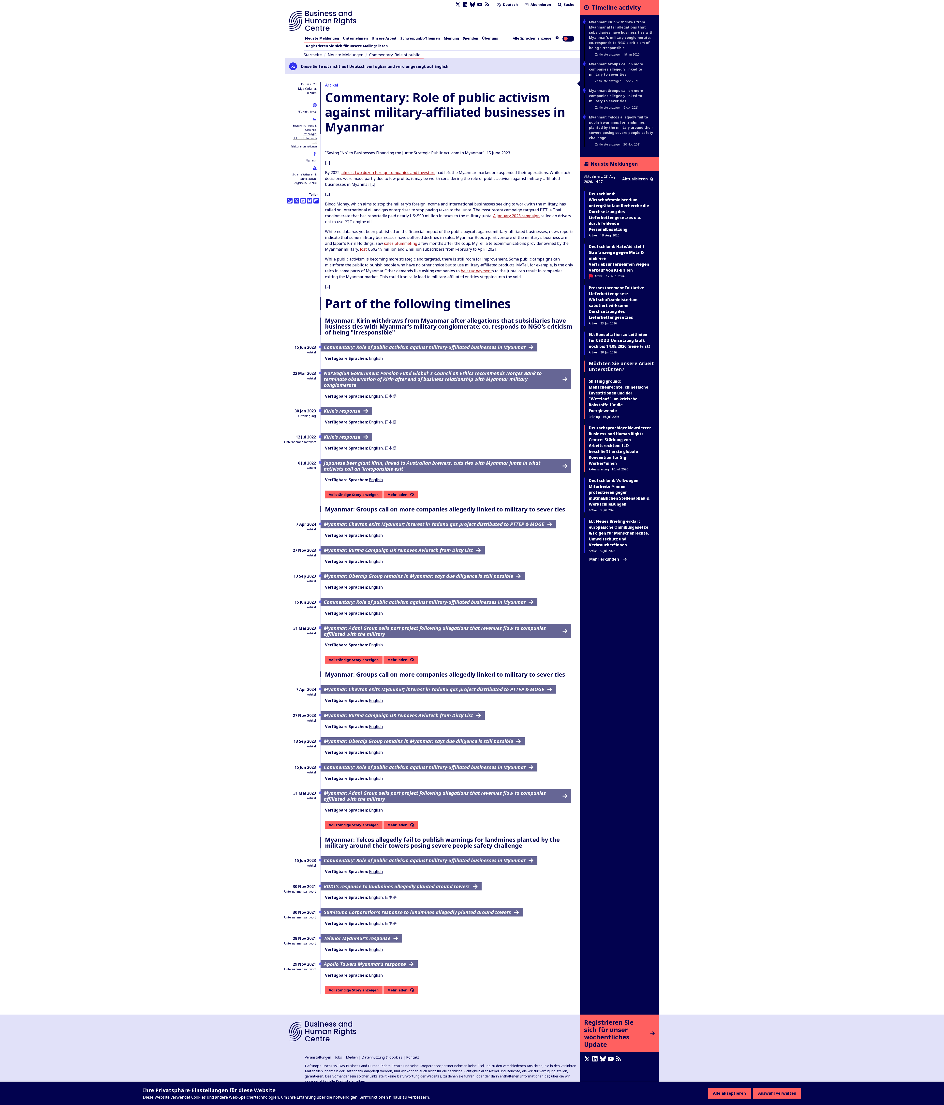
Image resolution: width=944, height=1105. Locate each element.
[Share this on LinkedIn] (303, 201)
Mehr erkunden (604, 559)
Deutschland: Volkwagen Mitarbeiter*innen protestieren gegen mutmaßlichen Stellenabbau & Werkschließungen (619, 492)
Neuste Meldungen (322, 38)
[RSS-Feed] (487, 4)
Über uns (490, 38)
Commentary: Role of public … (396, 55)
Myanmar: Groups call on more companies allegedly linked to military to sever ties (616, 69)
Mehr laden (397, 495)
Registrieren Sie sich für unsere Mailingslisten (347, 46)
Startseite (313, 55)
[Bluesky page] (472, 4)
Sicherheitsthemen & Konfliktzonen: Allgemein (305, 179)
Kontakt (412, 1057)
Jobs (338, 1057)
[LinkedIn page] (465, 4)
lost (363, 249)
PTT (299, 111)
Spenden (470, 38)
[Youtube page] (480, 4)
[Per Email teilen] (316, 201)
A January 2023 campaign (516, 215)
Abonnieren (540, 4)
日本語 (391, 396)
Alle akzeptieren (729, 1093)
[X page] (458, 4)
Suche (568, 4)
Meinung (451, 38)
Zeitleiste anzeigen (608, 54)
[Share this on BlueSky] (309, 201)
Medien (352, 1057)
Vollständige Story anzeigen (354, 494)
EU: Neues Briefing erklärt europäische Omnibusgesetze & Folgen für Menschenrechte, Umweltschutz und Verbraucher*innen (619, 533)
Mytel (313, 111)
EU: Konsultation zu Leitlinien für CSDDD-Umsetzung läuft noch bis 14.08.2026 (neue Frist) (619, 340)
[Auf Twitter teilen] (296, 201)
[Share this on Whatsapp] (290, 201)
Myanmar (311, 160)
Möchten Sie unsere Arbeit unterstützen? (621, 366)
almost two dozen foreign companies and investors (388, 172)
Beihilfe (312, 183)
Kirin (306, 111)
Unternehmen (355, 38)
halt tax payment (476, 271)
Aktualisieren (635, 179)
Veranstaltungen (318, 1057)
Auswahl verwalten (777, 1093)
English (376, 358)
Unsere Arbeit (384, 38)
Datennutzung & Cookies (382, 1057)
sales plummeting (400, 243)
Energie (297, 125)
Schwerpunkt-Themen (420, 38)
